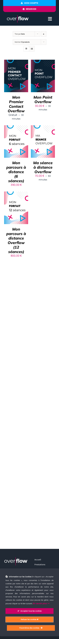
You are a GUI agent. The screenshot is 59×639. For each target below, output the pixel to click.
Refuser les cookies (29, 619)
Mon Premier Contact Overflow (16, 104)
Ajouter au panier (16, 140)
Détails (16, 78)
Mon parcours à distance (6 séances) (16, 171)
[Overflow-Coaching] (18, 16)
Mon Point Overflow (42, 99)
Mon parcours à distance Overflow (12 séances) (16, 240)
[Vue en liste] (31, 48)
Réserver (14, 75)
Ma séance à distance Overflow (43, 167)
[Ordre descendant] (43, 34)
